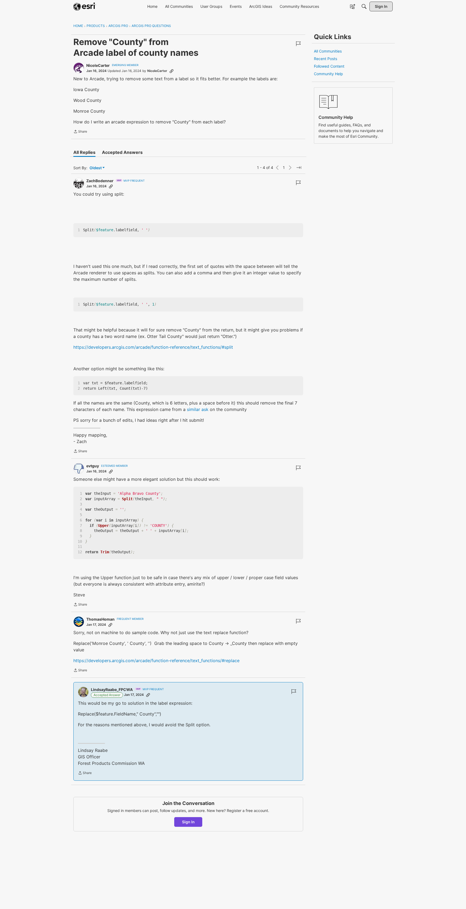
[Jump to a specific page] (298, 167)
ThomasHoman (100, 619)
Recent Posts (325, 58)
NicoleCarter (98, 65)
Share (80, 132)
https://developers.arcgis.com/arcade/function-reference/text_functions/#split (153, 347)
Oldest (96, 168)
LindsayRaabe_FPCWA (112, 689)
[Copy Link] (171, 70)
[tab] (84, 152)
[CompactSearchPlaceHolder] (364, 6)
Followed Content (329, 66)
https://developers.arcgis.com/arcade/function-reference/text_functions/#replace (156, 660)
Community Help (328, 73)
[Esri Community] (84, 6)
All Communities (328, 51)
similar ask (197, 409)
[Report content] (298, 44)
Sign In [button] (188, 822)
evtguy (92, 466)
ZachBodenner (100, 180)
